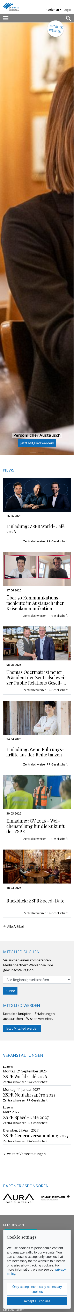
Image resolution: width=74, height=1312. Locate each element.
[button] (5, 238)
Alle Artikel (15, 926)
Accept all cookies (37, 1301)
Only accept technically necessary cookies (37, 1289)
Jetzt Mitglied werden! (37, 443)
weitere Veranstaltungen (26, 1154)
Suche (10, 991)
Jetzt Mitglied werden (22, 1028)
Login (67, 10)
